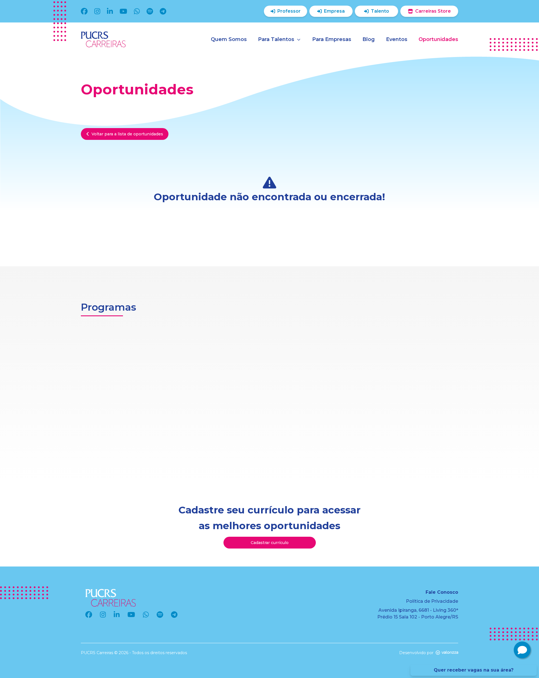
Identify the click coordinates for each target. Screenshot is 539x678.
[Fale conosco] (522, 649)
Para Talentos (276, 39)
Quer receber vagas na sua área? (473, 670)
